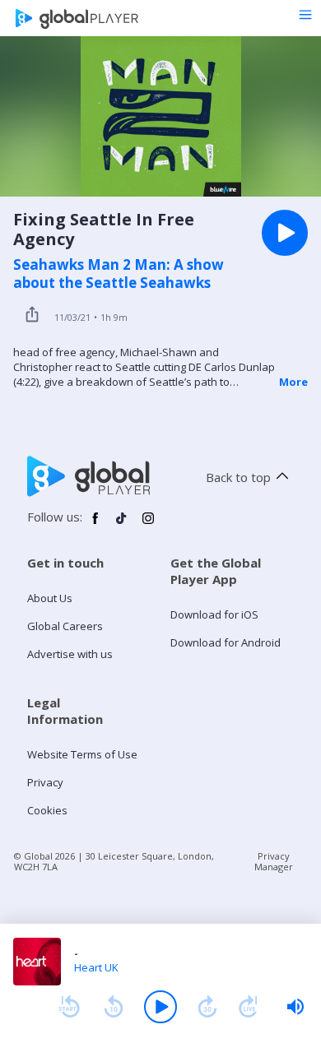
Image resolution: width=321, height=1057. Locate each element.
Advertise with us (70, 654)
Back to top (238, 477)
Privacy (45, 782)
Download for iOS (214, 614)
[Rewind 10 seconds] (113, 1006)
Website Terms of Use (82, 754)
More (293, 381)
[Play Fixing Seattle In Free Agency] (285, 233)
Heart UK (96, 967)
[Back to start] (69, 1006)
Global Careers (65, 626)
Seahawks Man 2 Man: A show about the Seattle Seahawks (118, 274)
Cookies (47, 810)
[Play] (160, 1006)
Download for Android (225, 642)
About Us (49, 598)
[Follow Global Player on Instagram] (148, 524)
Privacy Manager (273, 861)
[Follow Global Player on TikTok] (121, 524)
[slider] (295, 1007)
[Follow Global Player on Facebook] (95, 524)
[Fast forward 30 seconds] (207, 1006)
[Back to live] (248, 1006)
